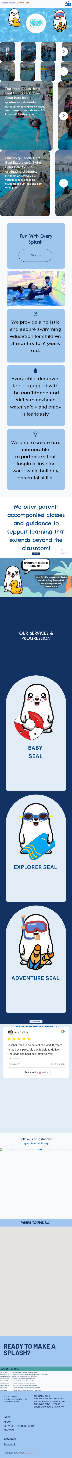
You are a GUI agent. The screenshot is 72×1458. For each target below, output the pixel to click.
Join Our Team (23, 2)
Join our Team (29, 1453)
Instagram (9, 1438)
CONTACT (9, 1430)
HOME (6, 1417)
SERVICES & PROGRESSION (19, 1425)
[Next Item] (63, 51)
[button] (69, 3)
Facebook (10, 1444)
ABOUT (7, 1421)
